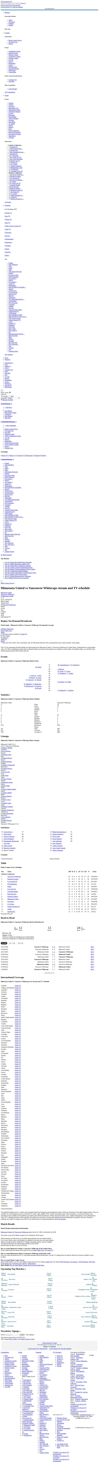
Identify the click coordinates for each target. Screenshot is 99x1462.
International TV (6, 617)
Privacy (59, 1425)
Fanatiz (11, 263)
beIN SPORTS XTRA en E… (18, 316)
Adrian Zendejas (57, 846)
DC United (13, 164)
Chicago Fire (14, 150)
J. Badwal (60, 669)
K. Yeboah (37, 680)
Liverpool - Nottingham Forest (76, 1365)
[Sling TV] (12, 455)
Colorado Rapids (15, 185)
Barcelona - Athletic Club (76, 1358)
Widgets (59, 1421)
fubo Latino (12, 329)
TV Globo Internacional (12, 499)
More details (6, 636)
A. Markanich (36, 684)
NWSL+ (11, 339)
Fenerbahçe (12, 136)
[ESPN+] (43, 455)
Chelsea (11, 105)
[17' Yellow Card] (7, 782)
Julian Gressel (8, 846)
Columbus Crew (29, 1406)
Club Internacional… (16, 148)
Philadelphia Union (16, 168)
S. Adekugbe (61, 690)
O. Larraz (67, 671)
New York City (27, 1390)
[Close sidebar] (1, 581)
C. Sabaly (69, 673)
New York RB (27, 1392)
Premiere (11, 341)
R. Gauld (59, 671)
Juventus (11, 120)
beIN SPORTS (13, 265)
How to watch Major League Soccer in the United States (27, 1265)
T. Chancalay (29, 680)
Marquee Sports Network (12, 534)
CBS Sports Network (15, 271)
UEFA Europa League (11, 443)
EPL (6, 375)
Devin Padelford (9, 839)
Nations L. (8, 366)
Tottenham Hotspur (14, 111)
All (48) (4, 943)
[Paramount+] (28, 455)
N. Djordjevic (61, 673)
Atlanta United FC (16, 166)
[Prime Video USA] (7, 629)
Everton (11, 113)
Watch (3, 606)
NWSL (11, 44)
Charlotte (26, 1387)
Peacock (11, 308)
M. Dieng (38, 667)
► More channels (6, 555)
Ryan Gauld (55, 836)
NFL (62, 1446)
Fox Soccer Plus (13, 275)
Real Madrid (12, 117)
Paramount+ (12, 285)
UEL (6, 364)
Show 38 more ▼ (49, 973)
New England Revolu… (17, 152)
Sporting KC (11, 911)
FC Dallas (13, 181)
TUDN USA (13, 290)
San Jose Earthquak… (16, 180)
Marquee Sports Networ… (17, 334)
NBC (10, 270)
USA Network (13, 292)
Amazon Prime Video (15, 310)
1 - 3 (52, 952)
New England (27, 1385)
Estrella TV (12, 323)
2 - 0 (52, 964)
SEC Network (13, 342)
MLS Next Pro (13, 336)
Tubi (10, 346)
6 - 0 (52, 947)
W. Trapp (38, 678)
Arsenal (11, 103)
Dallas (9, 886)
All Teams (8, 202)
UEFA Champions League (13, 436)
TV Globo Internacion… (43, 1394)
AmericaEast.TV (14, 311)
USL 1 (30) (12, 943)
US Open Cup (13, 42)
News (6, 358)
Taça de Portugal (14, 68)
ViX (10, 349)
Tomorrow (12, 22)
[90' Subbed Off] (5, 817)
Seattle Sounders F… (17, 195)
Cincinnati (26, 1388)
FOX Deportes (13, 303)
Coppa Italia (12, 72)
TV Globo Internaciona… (16, 299)
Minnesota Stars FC (17, 190)
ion (9, 332)
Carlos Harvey (8, 832)
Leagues (7, 33)
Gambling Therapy (84, 1415)
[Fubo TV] (4, 455)
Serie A (11, 62)
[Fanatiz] (37, 455)
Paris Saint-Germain (15, 134)
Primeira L (8, 383)
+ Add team (8, 407)
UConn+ (11, 348)
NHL (66, 1446)
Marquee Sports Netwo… (44, 1434)
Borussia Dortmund (14, 132)
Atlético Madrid (13, 118)
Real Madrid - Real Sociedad (77, 1355)
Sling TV (60, 1355)
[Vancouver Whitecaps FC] (8, 605)
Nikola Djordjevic (57, 834)
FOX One (12, 327)
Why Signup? (30, 1334)
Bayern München (14, 131)
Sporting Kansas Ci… (17, 199)
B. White (67, 682)
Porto (10, 129)
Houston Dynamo (15, 176)
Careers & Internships (63, 1428)
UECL (7, 368)
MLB (58, 1447)
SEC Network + (13, 344)
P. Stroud (31, 678)
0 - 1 (52, 954)
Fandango (12, 325)
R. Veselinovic (74, 665)
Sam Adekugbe (56, 841)
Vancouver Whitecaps (7, 594)
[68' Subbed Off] (4, 775)
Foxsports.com (16, 1263)
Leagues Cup (13, 80)
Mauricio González (9, 848)
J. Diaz (38, 675)
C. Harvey (32, 675)
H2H (2, 615)
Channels (7, 205)
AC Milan (12, 124)
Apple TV (12, 284)
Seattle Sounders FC (13, 906)
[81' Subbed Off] (6, 751)
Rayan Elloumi (56, 839)
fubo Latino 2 (13, 330)
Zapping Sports (13, 351)
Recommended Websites (61, 1434)
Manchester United (14, 110)
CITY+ (11, 322)
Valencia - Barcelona (81, 1399)
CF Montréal (14, 169)
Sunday (11, 25)
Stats (2, 610)
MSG (10, 337)
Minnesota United (6, 592)
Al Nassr (11, 137)
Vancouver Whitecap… (17, 174)
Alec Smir (7, 843)
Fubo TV (60, 1357)
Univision (12, 304)
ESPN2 (11, 273)
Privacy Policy (13, 1339)
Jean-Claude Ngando (58, 848)
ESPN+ (11, 280)
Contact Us (60, 1440)
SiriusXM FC (32, 1263)
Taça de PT (8, 385)
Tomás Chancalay (9, 836)
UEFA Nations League (12, 444)
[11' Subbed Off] (7, 810)
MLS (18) (20, 943)
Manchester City (14, 108)
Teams (7, 95)
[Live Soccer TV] (6, 1)
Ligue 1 (11, 65)
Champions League (14, 51)
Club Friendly (13, 89)
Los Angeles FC (15, 178)
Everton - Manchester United (76, 1396)
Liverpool (12, 106)
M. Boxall (38, 688)
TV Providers (57, 1352)
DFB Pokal (12, 70)
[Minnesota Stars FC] (7, 596)
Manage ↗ (8, 404)
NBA (58, 1446)
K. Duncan (37, 686)
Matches (7, 12)
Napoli (11, 125)
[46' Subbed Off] (8, 789)
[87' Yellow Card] (6, 758)
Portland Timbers (15, 188)
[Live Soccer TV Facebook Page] (79, 1406)
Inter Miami (26, 1382)
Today (10, 20)
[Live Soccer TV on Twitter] (79, 1409)
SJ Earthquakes (12, 884)
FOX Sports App (6, 1263)
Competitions (5, 422)
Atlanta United (28, 1399)
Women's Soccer (62, 1418)
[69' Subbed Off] (5, 786)
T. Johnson (69, 690)
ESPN (10, 268)
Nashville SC (14, 147)
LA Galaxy (14, 194)
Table (2, 613)
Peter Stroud (7, 834)
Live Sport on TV (62, 1444)
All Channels (9, 354)
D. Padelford (27, 684)
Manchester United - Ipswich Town (77, 1375)
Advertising (60, 1423)
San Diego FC (14, 192)
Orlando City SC (15, 161)
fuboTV (11, 289)
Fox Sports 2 (12, 282)
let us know (62, 1219)
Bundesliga (12, 63)
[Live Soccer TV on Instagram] (79, 1413)
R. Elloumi (60, 682)
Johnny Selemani (57, 850)
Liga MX (11, 81)
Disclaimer (60, 1426)
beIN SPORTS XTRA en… (44, 1415)
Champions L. (9, 363)
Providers (60, 1430)
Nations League (13, 55)
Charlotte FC (14, 154)
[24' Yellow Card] (6, 796)
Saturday (11, 23)
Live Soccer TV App (63, 1420)
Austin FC (14, 197)
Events (3, 608)
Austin (9, 909)
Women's (7, 359)
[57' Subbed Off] (6, 754)
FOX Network (65, 1262)
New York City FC (15, 157)
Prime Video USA (6, 630)
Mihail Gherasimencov (59, 832)
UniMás (11, 306)
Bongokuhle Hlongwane (11, 841)
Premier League (13, 58)
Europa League (13, 53)
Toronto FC (14, 162)
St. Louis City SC (15, 183)
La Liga (11, 60)
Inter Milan (12, 122)
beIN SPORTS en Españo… (17, 287)
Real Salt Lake (14, 187)
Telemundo (12, 297)
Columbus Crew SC (17, 171)
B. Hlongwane (28, 686)
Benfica (11, 127)
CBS (10, 266)
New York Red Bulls (16, 159)
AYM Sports (12, 313)
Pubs (58, 1432)
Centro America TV (15, 320)
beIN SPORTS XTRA (15, 315)
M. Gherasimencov (63, 665)
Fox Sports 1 (12, 278)
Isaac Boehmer (56, 843)
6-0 (17, 937)
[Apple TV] (20, 455)
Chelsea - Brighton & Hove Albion (79, 1369)
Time (12, 396)
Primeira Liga (13, 67)
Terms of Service (25, 1339)
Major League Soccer (15, 40)
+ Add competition (10, 425)
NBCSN (11, 296)
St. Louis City (11, 889)
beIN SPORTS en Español (13, 487)
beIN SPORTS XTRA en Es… (14, 517)
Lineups (3, 612)
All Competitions (10, 92)
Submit (22, 1334)
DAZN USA (13, 294)
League (5, 396)
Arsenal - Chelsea (80, 1401)
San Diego (10, 901)
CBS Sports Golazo (15, 318)
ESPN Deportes (13, 277)
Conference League (14, 56)
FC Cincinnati (14, 155)
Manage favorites (7, 400)
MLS (6, 371)
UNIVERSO (13, 301)
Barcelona (12, 115)
